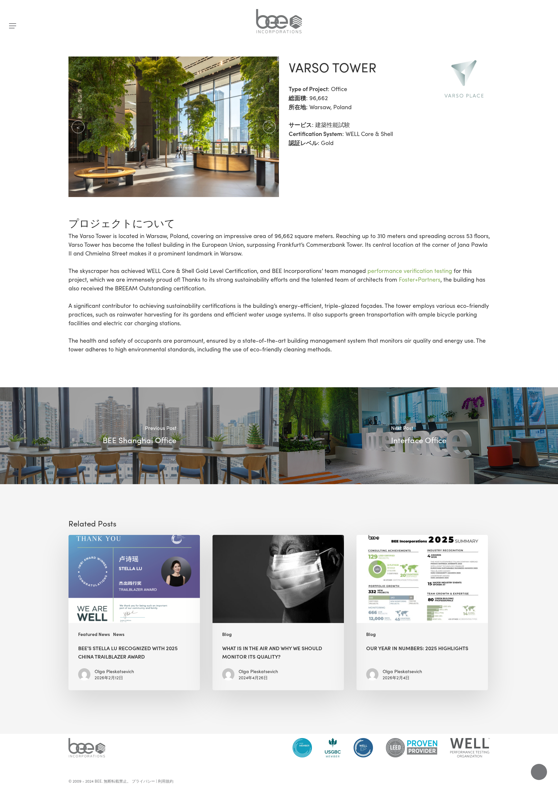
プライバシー (143, 781)
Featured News (94, 634)
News (118, 634)
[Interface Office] (418, 435)
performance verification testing (409, 271)
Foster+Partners (419, 279)
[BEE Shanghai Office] (139, 435)
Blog (227, 634)
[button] (12, 26)
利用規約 (165, 781)
